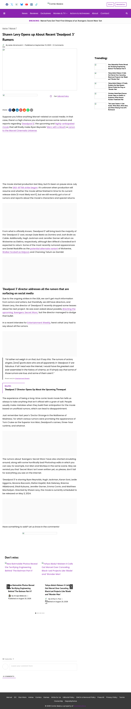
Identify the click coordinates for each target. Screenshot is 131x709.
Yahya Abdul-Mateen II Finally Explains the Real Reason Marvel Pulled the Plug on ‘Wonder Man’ (117, 86)
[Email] (31, 110)
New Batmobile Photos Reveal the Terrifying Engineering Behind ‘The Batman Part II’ (21, 588)
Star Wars (22, 697)
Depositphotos (71, 701)
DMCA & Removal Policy (85, 697)
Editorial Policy (63, 96)
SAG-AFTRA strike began (25, 187)
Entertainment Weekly (38, 322)
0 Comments (58, 45)
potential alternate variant (44, 248)
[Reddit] (24, 110)
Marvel (9, 697)
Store (110, 4)
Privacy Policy (111, 697)
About (95, 13)
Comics (38, 697)
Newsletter (120, 4)
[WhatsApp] (27, 110)
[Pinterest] (20, 110)
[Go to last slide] (8, 586)
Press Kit (100, 697)
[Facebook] (7, 4)
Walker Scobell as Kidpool (15, 252)
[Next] (71, 586)
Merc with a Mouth (56, 127)
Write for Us (56, 697)
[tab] (35, 613)
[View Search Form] (127, 13)
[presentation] (21, 571)
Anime (30, 697)
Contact (105, 13)
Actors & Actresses (80, 13)
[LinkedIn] (17, 110)
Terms (122, 697)
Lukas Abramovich (15, 45)
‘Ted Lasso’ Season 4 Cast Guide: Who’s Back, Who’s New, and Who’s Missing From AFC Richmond (118, 107)
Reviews (34, 13)
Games (46, 697)
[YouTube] (26, 4)
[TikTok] (36, 4)
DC (15, 697)
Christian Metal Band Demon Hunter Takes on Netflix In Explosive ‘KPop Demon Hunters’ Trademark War (117, 96)
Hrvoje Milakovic (20, 596)
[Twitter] (11, 4)
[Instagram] (31, 4)
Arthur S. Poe (56, 599)
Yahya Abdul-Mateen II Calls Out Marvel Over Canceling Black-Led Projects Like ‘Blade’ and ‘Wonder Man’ (118, 76)
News (25, 13)
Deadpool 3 (28, 123)
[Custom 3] (16, 4)
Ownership (58, 701)
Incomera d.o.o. (80, 706)
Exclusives (46, 13)
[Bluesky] (21, 4)
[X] (13, 110)
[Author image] (3, 45)
